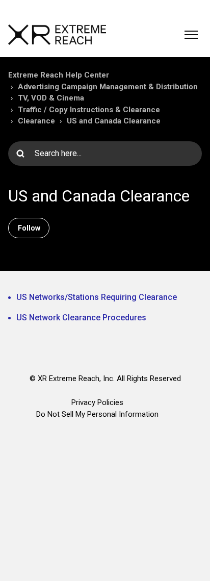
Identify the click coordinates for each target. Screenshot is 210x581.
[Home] (57, 34)
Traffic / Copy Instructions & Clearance (89, 109)
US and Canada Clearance (114, 120)
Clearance (36, 120)
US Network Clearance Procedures (81, 317)
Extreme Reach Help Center (58, 75)
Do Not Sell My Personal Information (97, 414)
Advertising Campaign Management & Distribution (108, 86)
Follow (29, 228)
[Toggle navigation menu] (191, 34)
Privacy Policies (97, 402)
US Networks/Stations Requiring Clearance (96, 297)
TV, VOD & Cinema (51, 98)
